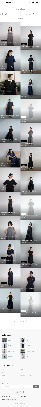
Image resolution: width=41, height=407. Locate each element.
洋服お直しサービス (25, 376)
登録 (36, 386)
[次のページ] (27, 322)
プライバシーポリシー (8, 396)
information (7, 365)
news (3, 369)
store (21, 369)
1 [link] (14, 322)
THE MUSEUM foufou (22, 404)
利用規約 (23, 396)
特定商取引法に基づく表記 (9, 399)
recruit (3, 372)
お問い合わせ (5, 376)
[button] (29, 2)
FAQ (21, 372)
